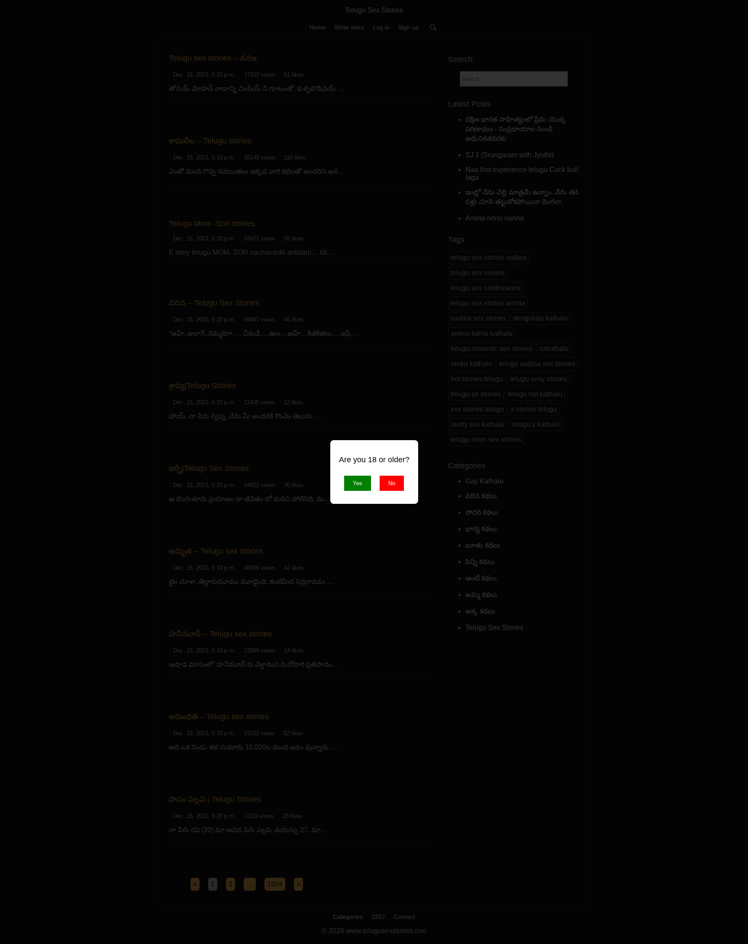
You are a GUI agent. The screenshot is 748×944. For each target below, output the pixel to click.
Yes (357, 483)
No (391, 483)
